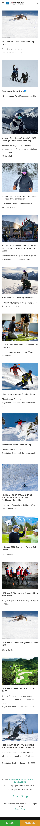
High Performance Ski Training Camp (18, 394)
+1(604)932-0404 (30, 786)
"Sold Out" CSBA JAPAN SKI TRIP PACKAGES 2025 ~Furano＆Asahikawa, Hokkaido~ (17, 497)
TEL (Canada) (30, 823)
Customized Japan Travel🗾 (14, 91)
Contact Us (10, 823)
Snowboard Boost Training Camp (16, 445)
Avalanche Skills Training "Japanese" (18, 298)
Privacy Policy (20, 809)
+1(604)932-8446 (16, 786)
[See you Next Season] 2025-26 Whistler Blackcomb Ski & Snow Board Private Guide (19, 248)
